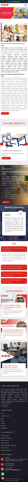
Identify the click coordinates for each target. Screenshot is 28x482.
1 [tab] (11, 238)
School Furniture (5, 435)
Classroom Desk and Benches (11, 150)
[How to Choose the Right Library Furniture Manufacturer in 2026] (14, 325)
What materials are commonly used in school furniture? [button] (13, 249)
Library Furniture (5, 443)
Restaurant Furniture (6, 450)
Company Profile (5, 416)
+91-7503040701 (16, 1)
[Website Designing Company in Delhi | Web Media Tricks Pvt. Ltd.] (23, 479)
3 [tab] (15, 238)
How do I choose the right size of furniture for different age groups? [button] (12, 267)
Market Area (4, 428)
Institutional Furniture (6, 438)
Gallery (2, 420)
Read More (5, 113)
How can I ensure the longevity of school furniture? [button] (12, 281)
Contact (3, 423)
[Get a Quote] (2, 478)
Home (2, 413)
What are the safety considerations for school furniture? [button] (12, 274)
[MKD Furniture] (4, 5)
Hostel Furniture (5, 440)
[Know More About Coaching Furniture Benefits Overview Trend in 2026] (14, 301)
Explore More (6, 158)
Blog (2, 418)
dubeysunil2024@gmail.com (12, 469)
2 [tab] (13, 238)
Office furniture (5, 447)
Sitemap (3, 425)
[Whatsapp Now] (9, 1)
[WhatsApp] (2, 474)
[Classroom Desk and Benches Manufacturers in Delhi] (14, 137)
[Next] (26, 144)
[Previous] (1, 144)
